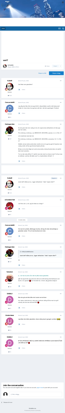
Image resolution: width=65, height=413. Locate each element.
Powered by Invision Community (32, 410)
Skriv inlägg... (16, 394)
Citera (23, 89)
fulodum (10, 272)
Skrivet (23, 80)
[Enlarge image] (30, 280)
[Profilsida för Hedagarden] (10, 130)
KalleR (11, 65)
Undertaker (9, 315)
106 (10, 286)
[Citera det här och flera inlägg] (19, 90)
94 (10, 117)
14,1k (10, 95)
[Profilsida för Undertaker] (10, 321)
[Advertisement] (32, 45)
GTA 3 (17, 67)
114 (10, 330)
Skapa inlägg (56, 73)
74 (10, 214)
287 (10, 139)
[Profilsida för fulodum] (10, 278)
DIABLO (10, 294)
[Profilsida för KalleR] (5, 66)
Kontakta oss (32, 408)
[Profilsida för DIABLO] (10, 299)
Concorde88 (9, 102)
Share (48, 66)
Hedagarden (9, 124)
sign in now (40, 387)
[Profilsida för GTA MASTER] (10, 206)
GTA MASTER (10, 200)
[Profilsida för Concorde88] (10, 108)
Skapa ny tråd (42, 73)
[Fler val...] (60, 81)
